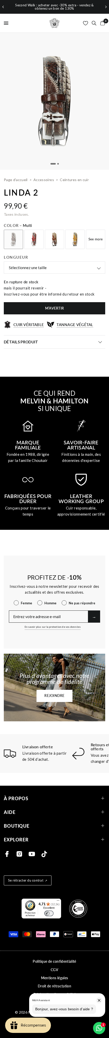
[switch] (48, 913)
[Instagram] (19, 854)
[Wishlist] (85, 23)
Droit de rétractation (54, 986)
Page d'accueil (16, 180)
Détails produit (21, 342)
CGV (54, 970)
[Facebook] (7, 854)
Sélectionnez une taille (28, 267)
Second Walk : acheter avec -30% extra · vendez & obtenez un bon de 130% (54, 6)
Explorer (16, 839)
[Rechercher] (94, 23)
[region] (54, 7)
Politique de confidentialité (54, 961)
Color (18, 225)
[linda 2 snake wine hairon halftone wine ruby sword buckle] (34, 239)
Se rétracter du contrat (25, 880)
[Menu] (58, 902)
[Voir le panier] (101, 23)
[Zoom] (54, 101)
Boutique (16, 825)
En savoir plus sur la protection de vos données (53, 626)
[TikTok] (44, 854)
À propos (16, 798)
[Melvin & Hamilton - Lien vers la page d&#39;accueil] (54, 23)
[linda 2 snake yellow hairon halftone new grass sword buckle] (75, 239)
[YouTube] (32, 854)
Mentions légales (54, 978)
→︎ (94, 616)
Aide (9, 812)
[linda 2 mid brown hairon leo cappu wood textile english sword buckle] (54, 239)
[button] (54, 696)
